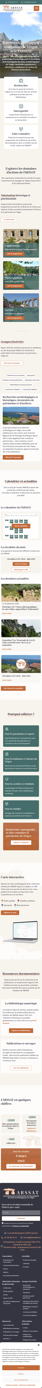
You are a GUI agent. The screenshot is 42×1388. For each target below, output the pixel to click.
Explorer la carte (10, 912)
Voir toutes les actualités (13, 688)
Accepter (21, 1367)
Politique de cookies (12, 1385)
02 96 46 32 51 (12, 2)
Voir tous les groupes (12, 363)
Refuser (21, 1373)
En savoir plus (9, 219)
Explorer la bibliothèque (21, 1030)
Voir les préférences (21, 1380)
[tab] (16, 375)
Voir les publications (21, 1067)
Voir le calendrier (21, 526)
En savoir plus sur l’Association (21, 1166)
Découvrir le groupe (13, 457)
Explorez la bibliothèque (31, 1130)
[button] (39, 1345)
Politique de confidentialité (27, 1385)
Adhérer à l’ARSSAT (21, 842)
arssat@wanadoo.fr (32, 1237)
